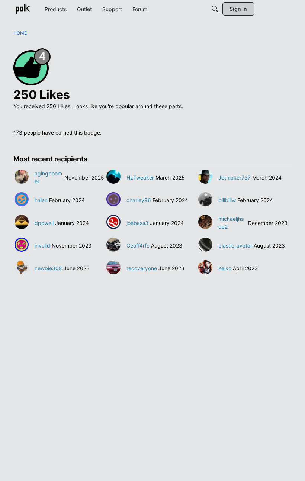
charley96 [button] (138, 200)
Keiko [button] (224, 268)
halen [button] (41, 200)
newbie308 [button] (48, 268)
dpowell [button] (44, 223)
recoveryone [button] (141, 268)
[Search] (215, 9)
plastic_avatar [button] (235, 245)
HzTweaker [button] (140, 177)
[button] (22, 177)
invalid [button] (42, 245)
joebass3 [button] (137, 223)
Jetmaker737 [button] (234, 177)
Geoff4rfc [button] (138, 245)
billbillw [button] (227, 200)
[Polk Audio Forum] (22, 9)
